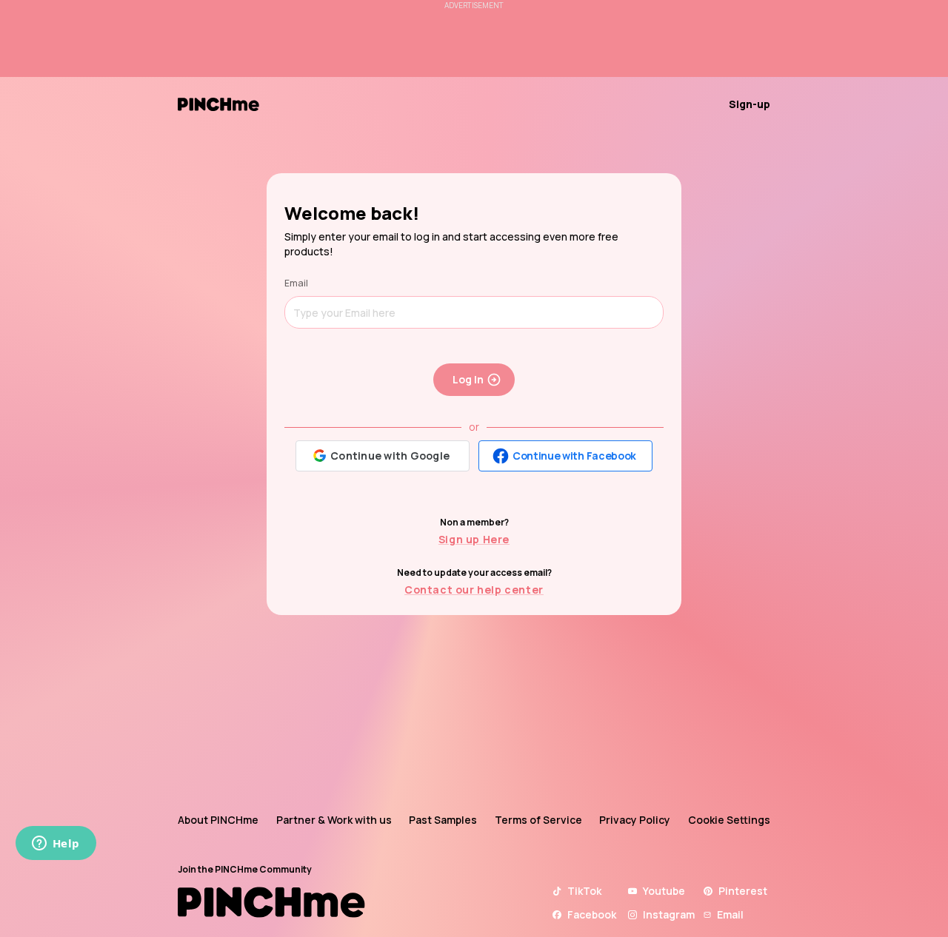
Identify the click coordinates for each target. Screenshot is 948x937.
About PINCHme (218, 820)
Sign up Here (474, 539)
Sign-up (749, 104)
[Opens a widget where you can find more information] (55, 844)
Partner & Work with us (334, 820)
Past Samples (443, 820)
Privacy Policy (634, 820)
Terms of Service (538, 820)
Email (296, 283)
